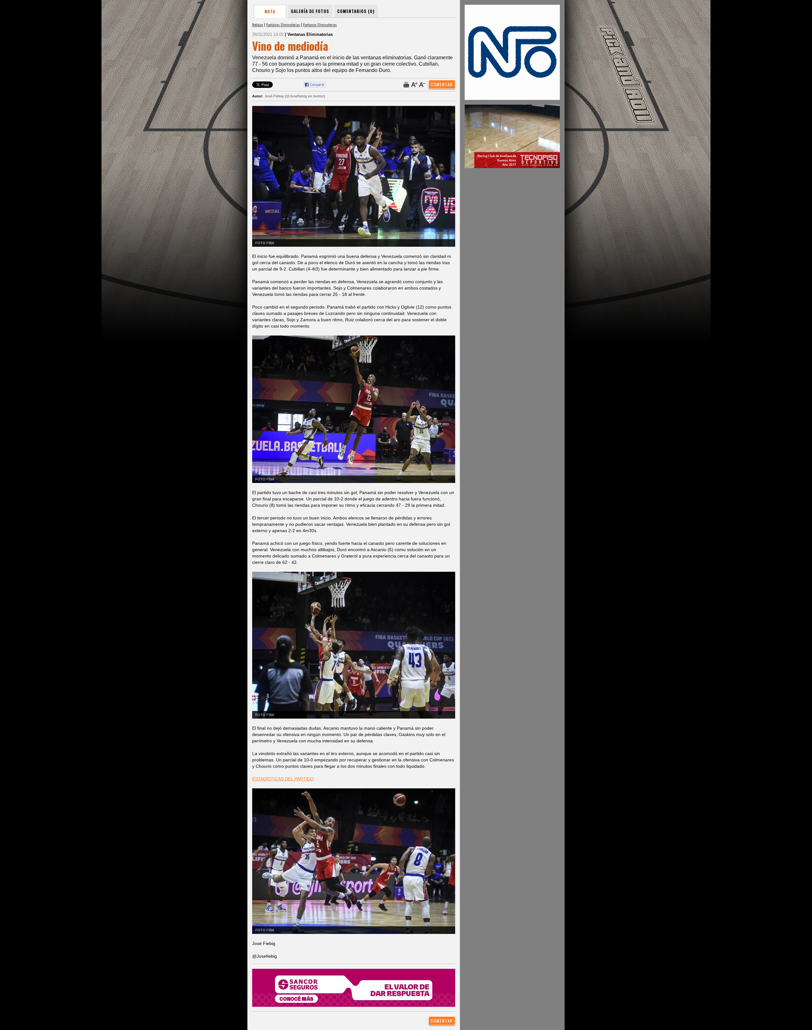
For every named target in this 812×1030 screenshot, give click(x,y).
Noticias (257, 24)
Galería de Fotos (310, 11)
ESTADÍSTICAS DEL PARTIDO (283, 778)
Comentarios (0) (356, 11)
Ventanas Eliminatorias (283, 24)
